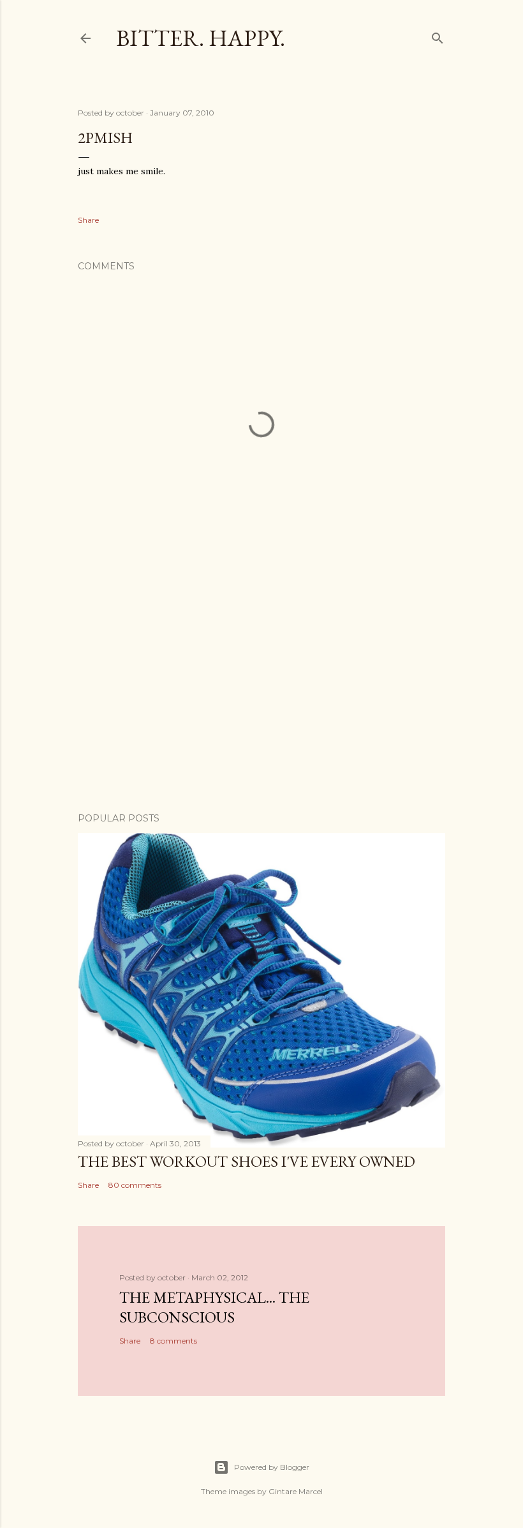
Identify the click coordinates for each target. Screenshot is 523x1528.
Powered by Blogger (271, 1467)
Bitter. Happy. (200, 38)
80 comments (134, 1185)
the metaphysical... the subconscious (214, 1307)
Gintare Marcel (296, 1491)
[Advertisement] (261, 691)
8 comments (173, 1340)
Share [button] (88, 220)
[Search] (437, 35)
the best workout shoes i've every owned (246, 1161)
